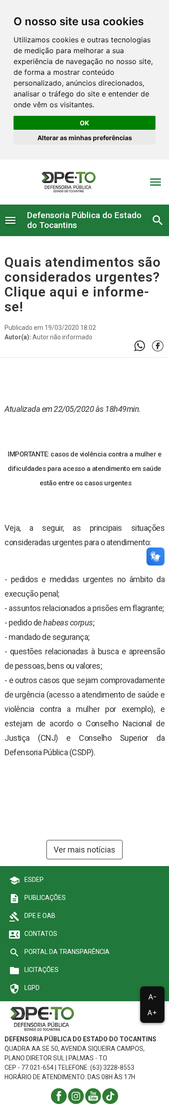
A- (152, 996)
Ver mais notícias (84, 849)
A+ (152, 1012)
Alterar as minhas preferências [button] (84, 137)
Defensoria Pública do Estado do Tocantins (84, 220)
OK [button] (84, 123)
